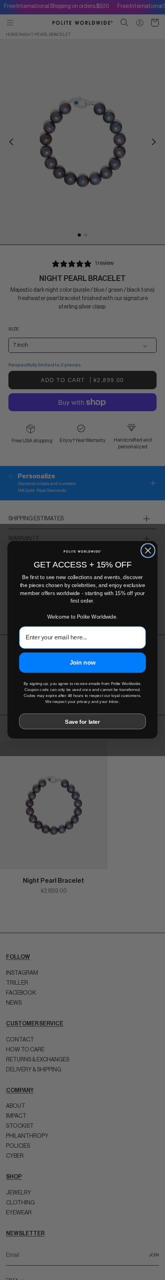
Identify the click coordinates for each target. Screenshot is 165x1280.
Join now (83, 662)
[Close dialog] (148, 550)
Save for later (82, 722)
